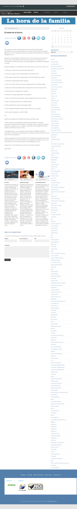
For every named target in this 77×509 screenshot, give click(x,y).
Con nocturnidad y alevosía (56, 353)
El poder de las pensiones (56, 378)
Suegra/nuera (54, 424)
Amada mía (53, 91)
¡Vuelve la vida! (54, 150)
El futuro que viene (55, 100)
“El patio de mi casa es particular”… (58, 191)
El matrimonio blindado (56, 276)
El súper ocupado (54, 125)
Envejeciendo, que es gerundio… (58, 442)
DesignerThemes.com (52, 501)
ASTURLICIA (53, 162)
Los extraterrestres (40, 182)
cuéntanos (23, 475)
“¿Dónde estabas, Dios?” (56, 223)
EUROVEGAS (53, 317)
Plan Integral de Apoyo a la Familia (58, 283)
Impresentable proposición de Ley (58, 419)
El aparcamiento (54, 232)
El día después (54, 105)
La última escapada (55, 153)
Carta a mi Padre (54, 185)
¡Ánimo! (52, 251)
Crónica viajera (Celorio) (56, 401)
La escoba (53, 333)
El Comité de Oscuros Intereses (57, 144)
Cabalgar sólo (54, 73)
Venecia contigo (54, 372)
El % (52, 235)
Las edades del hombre (56, 146)
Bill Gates (53, 328)
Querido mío (53, 93)
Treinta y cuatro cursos (56, 296)
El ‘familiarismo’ (54, 134)
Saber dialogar (54, 319)
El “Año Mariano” (54, 228)
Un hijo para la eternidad (56, 383)
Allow (70, 6)
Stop (52, 194)
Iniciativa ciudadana (55, 289)
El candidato (53, 456)
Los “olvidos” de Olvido (56, 262)
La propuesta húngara (55, 435)
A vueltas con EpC (54, 294)
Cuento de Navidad (55, 467)
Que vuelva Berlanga (55, 198)
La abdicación (54, 203)
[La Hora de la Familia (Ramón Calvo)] (11, 13)
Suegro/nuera (54, 429)
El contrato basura (55, 175)
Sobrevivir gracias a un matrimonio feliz (59, 392)
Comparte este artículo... (11, 38)
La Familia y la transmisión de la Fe (58, 301)
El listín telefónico (54, 121)
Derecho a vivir (54, 96)
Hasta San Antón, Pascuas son (57, 342)
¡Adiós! (52, 376)
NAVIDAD (53, 351)
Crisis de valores (54, 84)
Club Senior (53, 221)
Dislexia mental (54, 324)
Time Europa (53, 71)
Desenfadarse (54, 287)
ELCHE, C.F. (53, 169)
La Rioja (52, 148)
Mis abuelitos (53, 180)
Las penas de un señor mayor (57, 335)
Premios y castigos (55, 123)
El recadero (53, 374)
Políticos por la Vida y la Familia (57, 403)
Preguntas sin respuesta (56, 326)
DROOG (52, 415)
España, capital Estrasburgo (57, 82)
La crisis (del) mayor (55, 128)
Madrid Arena (54, 244)
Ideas (52, 460)
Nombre (7, 238)
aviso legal (29, 475)
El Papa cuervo (54, 196)
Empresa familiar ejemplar (56, 264)
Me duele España (54, 271)
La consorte (53, 212)
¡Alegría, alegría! (54, 230)
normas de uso (57, 475)
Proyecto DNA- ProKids (56, 130)
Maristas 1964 (54, 77)
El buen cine (53, 440)
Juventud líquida (54, 315)
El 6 (51, 141)
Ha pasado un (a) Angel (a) (56, 458)
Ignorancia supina (54, 189)
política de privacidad (38, 475)
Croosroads (53, 278)
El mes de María (54, 305)
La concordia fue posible (56, 80)
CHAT (65, 12)
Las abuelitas (53, 331)
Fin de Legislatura (54, 417)
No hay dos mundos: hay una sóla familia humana (61, 132)
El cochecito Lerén (55, 447)
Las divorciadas (54, 173)
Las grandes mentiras (55, 182)
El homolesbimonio (55, 242)
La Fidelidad (53, 310)
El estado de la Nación (55, 260)
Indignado (53, 422)
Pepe (52, 219)
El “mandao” (53, 356)
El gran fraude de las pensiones (57, 187)
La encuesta (53, 216)
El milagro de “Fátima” (55, 139)
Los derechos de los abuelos (57, 118)
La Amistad (53, 312)
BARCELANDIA (54, 159)
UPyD (52, 321)
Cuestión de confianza (55, 109)
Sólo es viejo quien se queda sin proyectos (60, 463)
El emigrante (53, 465)
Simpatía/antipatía (55, 157)
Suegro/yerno (54, 431)
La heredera (53, 344)
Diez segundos (54, 394)
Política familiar (54, 89)
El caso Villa (53, 267)
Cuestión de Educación (56, 385)
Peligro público (54, 207)
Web (35, 238)
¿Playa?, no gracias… (55, 406)
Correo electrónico (23, 238)
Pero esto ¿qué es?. (55, 239)
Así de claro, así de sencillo (56, 87)
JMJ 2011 (52, 408)
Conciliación (53, 137)
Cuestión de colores (55, 433)
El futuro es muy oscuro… (56, 362)
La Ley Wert (53, 178)
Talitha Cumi (53, 112)
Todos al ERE (53, 449)
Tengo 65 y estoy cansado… (57, 285)
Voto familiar (53, 413)
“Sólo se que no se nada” (56, 205)
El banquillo (53, 340)
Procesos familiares (55, 397)
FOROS (55, 12)
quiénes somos (48, 475)
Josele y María (54, 337)
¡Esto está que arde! (55, 454)
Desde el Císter (54, 166)
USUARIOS (47, 12)
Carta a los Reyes (54, 226)
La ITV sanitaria (54, 102)
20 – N (52, 360)
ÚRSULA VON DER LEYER (56, 171)
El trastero (53, 98)
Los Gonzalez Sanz (55, 303)
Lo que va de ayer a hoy (56, 292)
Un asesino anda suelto (56, 214)
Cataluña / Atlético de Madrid (57, 258)
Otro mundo (53, 246)
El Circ (52, 237)
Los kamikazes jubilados (56, 445)
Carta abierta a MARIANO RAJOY (57, 365)
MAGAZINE (27, 12)
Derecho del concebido (56, 75)
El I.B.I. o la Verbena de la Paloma (58, 253)
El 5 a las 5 (53, 451)
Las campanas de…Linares (56, 349)
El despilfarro (54, 438)
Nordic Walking (54, 390)
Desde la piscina (54, 280)
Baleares (53, 155)
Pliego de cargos (24, 182)
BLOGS (36, 12)
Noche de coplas (54, 358)
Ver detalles (19, 6)
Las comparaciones (55, 107)
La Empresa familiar (55, 308)
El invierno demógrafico (56, 116)
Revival (52, 399)
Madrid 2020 (53, 299)
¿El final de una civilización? (56, 66)
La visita (7, 182)
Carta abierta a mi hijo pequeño (57, 68)
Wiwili (52, 269)
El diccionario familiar (55, 114)
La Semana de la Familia (56, 346)
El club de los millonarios (56, 388)
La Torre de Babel (55, 255)
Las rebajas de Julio (55, 410)
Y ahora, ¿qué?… (54, 248)
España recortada (54, 381)
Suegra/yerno (54, 426)
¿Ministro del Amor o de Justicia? (58, 201)
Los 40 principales (55, 164)
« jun (52, 46)
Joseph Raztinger (54, 210)
